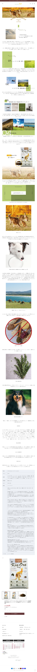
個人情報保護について (5, 633)
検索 (3, 627)
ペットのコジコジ (17, 670)
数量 (5, 608)
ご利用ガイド (4, 631)
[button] (3, 4)
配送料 (6, 607)
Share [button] (6, 616)
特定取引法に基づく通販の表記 (6, 635)
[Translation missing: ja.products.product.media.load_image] (6, 595)
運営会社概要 (4, 629)
